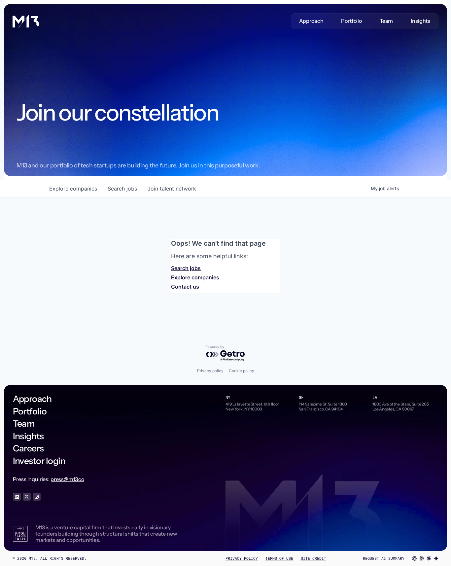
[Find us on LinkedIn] (17, 497)
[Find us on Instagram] (37, 497)
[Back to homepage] (26, 21)
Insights (420, 21)
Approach (311, 21)
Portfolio (351, 21)
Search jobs (186, 268)
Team (386, 21)
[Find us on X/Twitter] (27, 497)
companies (73, 188)
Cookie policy (241, 370)
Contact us (185, 286)
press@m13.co (67, 479)
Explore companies (195, 277)
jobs (122, 188)
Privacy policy (210, 370)
